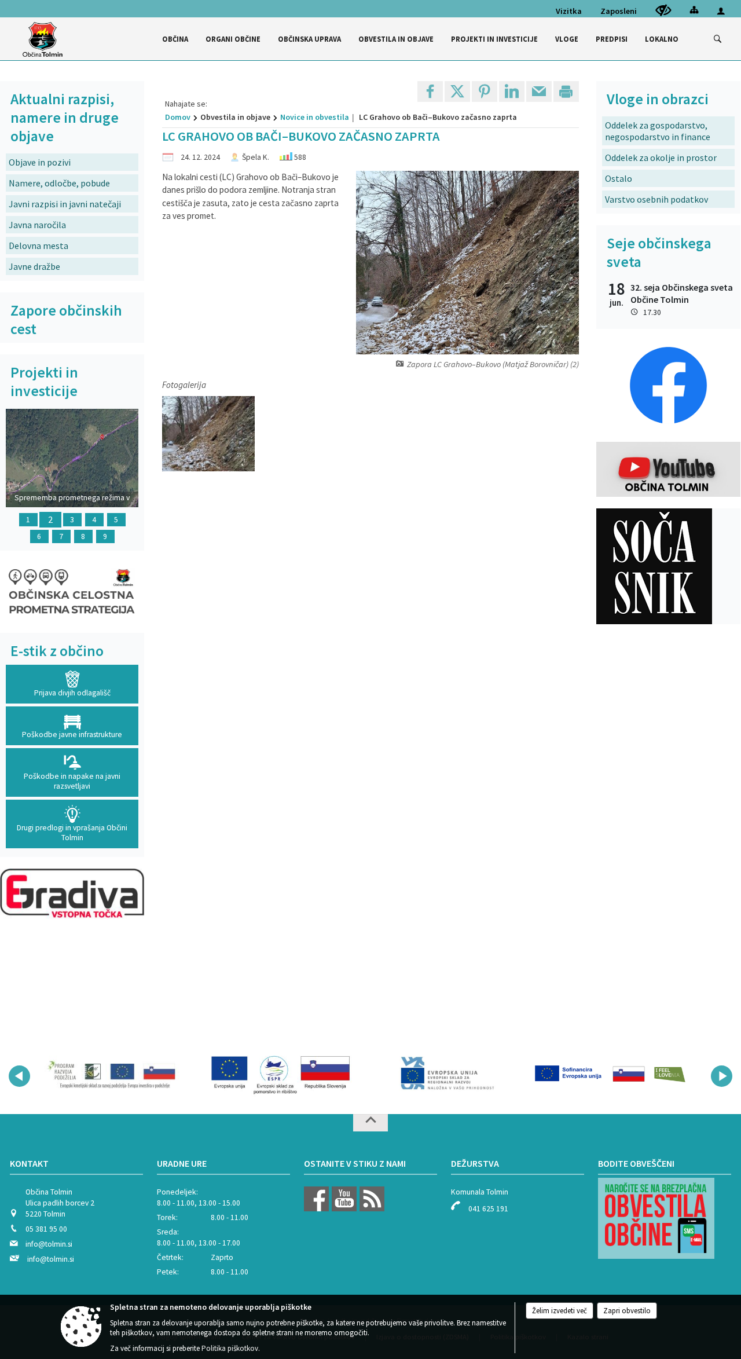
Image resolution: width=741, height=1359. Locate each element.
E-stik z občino (57, 651)
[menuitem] (175, 38)
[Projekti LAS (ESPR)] (281, 1074)
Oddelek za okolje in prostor (661, 157)
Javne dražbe (34, 266)
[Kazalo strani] (694, 9)
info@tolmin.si (48, 1244)
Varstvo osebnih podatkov (656, 199)
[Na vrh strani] (370, 1122)
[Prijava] (721, 10)
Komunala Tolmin (479, 1192)
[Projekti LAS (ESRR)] (446, 1074)
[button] (19, 1076)
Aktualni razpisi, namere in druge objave (64, 117)
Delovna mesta (38, 245)
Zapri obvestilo (627, 1311)
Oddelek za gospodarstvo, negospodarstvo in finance (657, 130)
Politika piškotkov (229, 1348)
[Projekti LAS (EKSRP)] (117, 1074)
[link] (430, 91)
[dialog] (566, 91)
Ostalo (618, 178)
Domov (177, 117)
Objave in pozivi (40, 162)
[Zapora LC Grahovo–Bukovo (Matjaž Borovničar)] (208, 434)
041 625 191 (488, 1209)
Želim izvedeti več (559, 1311)
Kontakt (29, 1163)
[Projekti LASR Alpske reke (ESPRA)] (610, 1074)
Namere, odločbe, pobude (59, 183)
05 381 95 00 (46, 1229)
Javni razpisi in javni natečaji (65, 204)
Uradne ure (182, 1163)
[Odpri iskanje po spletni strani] (718, 39)
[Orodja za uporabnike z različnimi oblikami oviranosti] (663, 10)
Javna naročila (37, 224)
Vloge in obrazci (658, 99)
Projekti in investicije (44, 381)
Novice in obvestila (314, 117)
